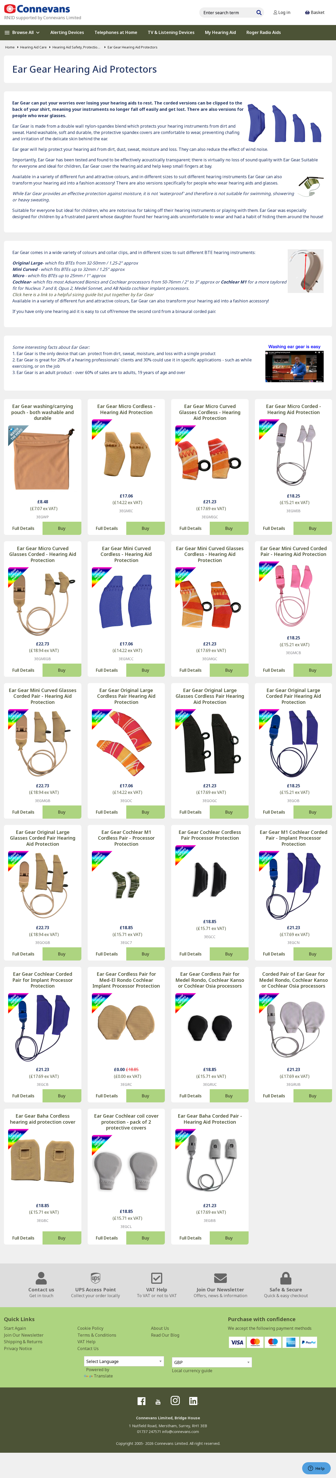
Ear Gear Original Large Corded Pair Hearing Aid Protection (293, 696)
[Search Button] (259, 11)
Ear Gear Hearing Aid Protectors (132, 47)
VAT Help (86, 1342)
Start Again (15, 1328)
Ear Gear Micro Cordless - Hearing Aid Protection (126, 409)
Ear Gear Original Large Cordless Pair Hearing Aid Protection (126, 696)
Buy (62, 528)
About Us (160, 1328)
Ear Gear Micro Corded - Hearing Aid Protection (293, 409)
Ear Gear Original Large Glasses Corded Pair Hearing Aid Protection (42, 838)
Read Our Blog (165, 1335)
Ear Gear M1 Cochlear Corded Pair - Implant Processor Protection (293, 838)
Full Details (23, 528)
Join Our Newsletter (24, 1335)
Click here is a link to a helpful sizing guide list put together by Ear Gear (83, 294)
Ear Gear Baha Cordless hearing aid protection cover (42, 1119)
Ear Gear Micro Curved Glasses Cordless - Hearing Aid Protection (209, 412)
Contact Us (88, 1348)
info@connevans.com (180, 1431)
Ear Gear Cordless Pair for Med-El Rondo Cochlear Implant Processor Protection (126, 980)
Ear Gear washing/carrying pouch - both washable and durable (42, 412)
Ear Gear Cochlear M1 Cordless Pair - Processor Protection (126, 838)
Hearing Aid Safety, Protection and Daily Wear (77, 47)
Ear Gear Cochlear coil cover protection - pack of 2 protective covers (126, 1122)
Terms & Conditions (96, 1335)
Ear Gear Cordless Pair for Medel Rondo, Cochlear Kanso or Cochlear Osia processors (209, 980)
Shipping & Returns (23, 1342)
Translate (103, 1376)
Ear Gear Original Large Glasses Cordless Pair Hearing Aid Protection (210, 696)
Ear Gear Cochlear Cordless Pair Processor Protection (209, 835)
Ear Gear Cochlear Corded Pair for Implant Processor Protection (42, 980)
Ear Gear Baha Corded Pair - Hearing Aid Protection (210, 1119)
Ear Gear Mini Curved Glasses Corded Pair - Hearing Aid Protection (42, 696)
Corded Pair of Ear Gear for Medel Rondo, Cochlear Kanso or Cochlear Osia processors (293, 980)
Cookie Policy (90, 1328)
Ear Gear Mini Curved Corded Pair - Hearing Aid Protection (293, 551)
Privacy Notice (18, 1348)
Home (10, 47)
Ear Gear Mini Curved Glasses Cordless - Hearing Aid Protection (210, 554)
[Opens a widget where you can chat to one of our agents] (316, 1468)
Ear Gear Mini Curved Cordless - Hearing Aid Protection (126, 554)
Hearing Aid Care (33, 47)
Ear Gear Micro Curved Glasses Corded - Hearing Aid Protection (42, 554)
